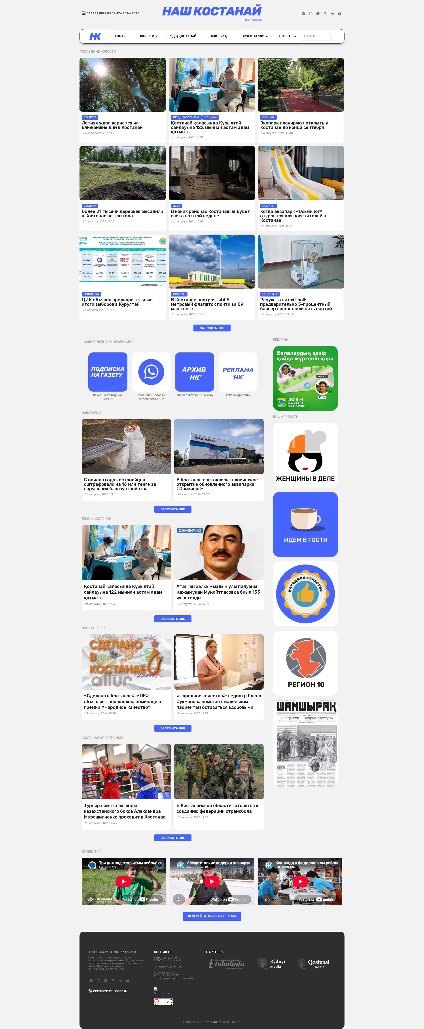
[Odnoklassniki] (325, 13)
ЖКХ (176, 205)
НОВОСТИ (146, 36)
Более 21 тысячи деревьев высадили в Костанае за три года (122, 213)
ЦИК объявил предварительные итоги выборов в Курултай (117, 302)
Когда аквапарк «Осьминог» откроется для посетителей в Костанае (293, 215)
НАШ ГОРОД (219, 36)
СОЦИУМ (90, 117)
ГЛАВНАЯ (117, 36)
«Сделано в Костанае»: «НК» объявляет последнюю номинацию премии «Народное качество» (122, 701)
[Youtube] (339, 13)
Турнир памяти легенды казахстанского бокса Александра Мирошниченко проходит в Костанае (125, 811)
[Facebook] (317, 13)
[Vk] (332, 13)
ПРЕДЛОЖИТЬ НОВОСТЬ (110, 991)
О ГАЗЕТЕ (285, 36)
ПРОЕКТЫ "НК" (253, 36)
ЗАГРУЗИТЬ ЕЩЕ (212, 328)
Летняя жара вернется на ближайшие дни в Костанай (112, 125)
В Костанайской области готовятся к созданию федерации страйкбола (217, 808)
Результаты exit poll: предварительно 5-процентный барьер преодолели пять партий (296, 304)
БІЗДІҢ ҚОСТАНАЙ (181, 36)
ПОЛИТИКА (91, 294)
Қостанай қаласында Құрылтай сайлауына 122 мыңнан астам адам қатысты (210, 127)
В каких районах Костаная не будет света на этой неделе (210, 213)
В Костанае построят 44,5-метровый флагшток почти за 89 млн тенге (207, 304)
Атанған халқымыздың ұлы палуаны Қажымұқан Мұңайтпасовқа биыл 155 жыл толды (218, 592)
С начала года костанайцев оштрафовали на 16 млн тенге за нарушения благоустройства (120, 484)
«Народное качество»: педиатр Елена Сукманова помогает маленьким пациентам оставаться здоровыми (218, 701)
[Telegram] (303, 13)
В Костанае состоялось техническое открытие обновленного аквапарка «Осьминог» (217, 484)
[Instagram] (310, 13)
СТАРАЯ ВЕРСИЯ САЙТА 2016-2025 (113, 13)
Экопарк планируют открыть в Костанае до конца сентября (294, 125)
